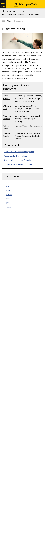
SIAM (8, 207)
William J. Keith (7, 107)
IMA (8, 199)
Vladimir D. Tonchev (7, 134)
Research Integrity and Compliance (19, 160)
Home (3, 14)
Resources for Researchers (15, 156)
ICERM (9, 194)
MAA (8, 203)
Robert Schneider (7, 127)
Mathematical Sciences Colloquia (18, 164)
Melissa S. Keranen (7, 117)
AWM (8, 190)
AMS (8, 186)
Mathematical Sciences (14, 11)
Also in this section (15, 21)
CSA (7, 14)
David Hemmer (6, 97)
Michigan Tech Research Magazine (19, 151)
